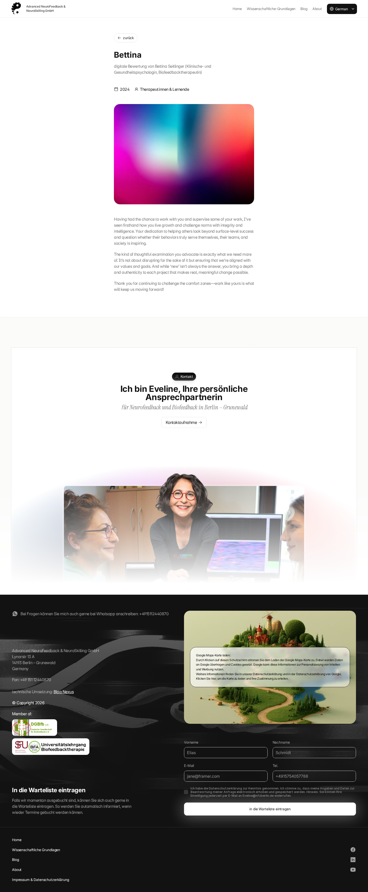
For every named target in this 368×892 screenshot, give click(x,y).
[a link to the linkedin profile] (353, 860)
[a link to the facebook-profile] (15, 614)
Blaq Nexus (64, 691)
